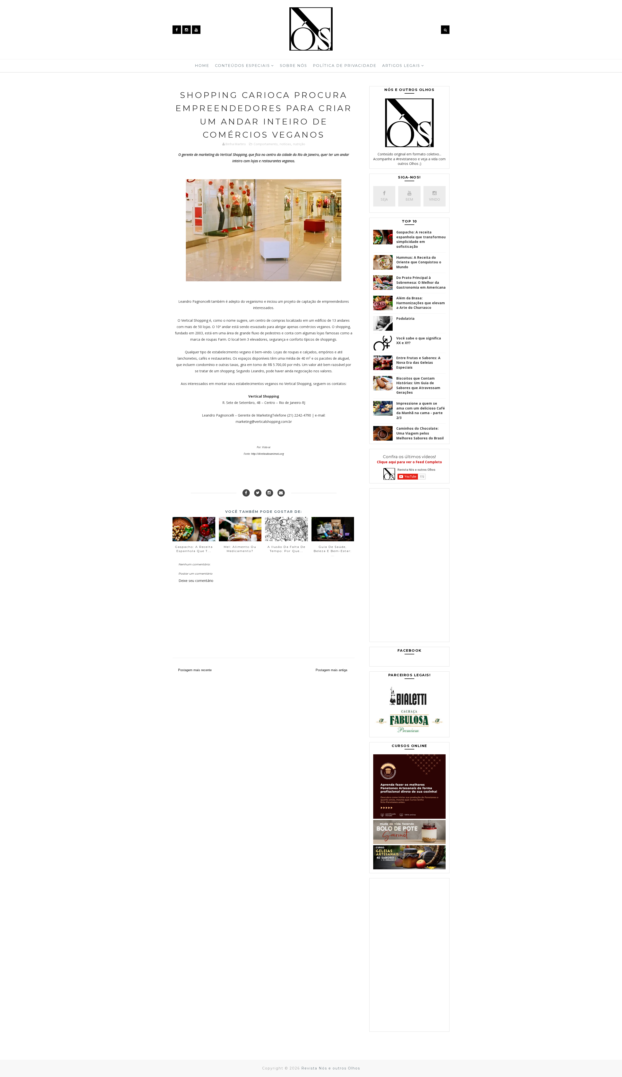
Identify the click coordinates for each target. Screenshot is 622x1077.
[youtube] (196, 29)
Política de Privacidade (344, 65)
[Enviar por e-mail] (281, 493)
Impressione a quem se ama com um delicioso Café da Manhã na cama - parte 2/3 (420, 410)
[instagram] (186, 29)
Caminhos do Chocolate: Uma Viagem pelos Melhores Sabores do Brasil (420, 433)
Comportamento (266, 144)
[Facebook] (246, 493)
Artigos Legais (401, 65)
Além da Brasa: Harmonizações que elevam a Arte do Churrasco (420, 303)
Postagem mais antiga (331, 670)
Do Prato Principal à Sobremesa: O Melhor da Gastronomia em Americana (421, 282)
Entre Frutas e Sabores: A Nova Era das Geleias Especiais (418, 363)
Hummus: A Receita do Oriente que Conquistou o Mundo (418, 262)
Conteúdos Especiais (242, 65)
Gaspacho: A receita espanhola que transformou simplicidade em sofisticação (421, 239)
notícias (285, 144)
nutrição (299, 144)
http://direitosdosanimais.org (267, 453)
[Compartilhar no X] (257, 493)
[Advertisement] (409, 566)
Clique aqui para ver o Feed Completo (409, 462)
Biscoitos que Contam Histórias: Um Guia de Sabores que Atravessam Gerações (418, 385)
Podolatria (405, 318)
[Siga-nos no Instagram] (269, 493)
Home (202, 65)
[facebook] (177, 29)
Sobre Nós (293, 65)
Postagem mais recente (195, 670)
